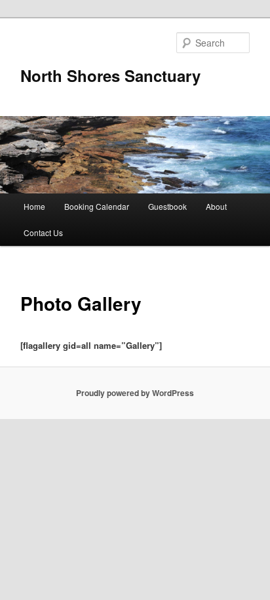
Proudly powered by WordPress (135, 393)
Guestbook (167, 206)
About (216, 206)
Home (34, 206)
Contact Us (43, 232)
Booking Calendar (96, 206)
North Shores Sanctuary (110, 75)
